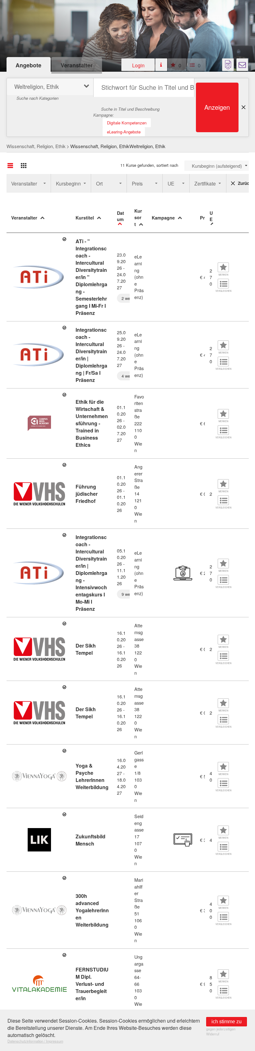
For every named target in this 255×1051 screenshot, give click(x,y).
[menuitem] (49, 87)
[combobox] (216, 166)
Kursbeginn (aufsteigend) (217, 165)
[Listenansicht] (10, 165)
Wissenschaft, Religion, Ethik (36, 146)
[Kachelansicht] (23, 165)
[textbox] (144, 87)
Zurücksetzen (243, 183)
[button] (138, 64)
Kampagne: (103, 115)
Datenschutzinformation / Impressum (35, 1041)
